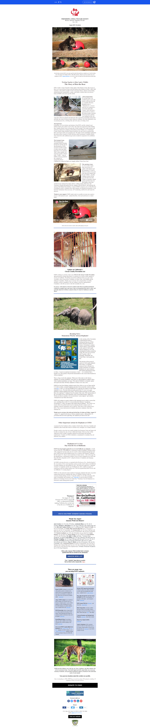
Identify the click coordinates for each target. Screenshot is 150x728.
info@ (73, 712)
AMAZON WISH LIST (75, 556)
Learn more (61, 596)
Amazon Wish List (66, 76)
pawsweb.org (78, 712)
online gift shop (90, 592)
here (58, 388)
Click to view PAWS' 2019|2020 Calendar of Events (75, 514)
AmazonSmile (84, 604)
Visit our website (75, 716)
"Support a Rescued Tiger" (60, 631)
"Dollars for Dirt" (65, 628)
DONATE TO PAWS (75, 685)
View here (90, 603)
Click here (76, 477)
